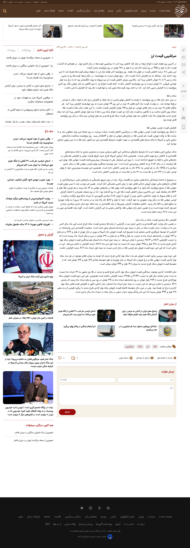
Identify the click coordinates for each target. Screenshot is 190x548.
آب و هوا (57, 524)
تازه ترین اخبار (45, 50)
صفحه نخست (165, 11)
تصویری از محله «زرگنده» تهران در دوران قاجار (28, 58)
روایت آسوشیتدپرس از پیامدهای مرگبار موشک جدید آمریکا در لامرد (29, 201)
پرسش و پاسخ (86, 524)
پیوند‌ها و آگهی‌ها (104, 524)
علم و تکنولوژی (131, 11)
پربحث (11, 50)
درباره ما (28, 2)
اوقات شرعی (70, 524)
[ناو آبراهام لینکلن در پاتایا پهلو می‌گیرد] (106, 331)
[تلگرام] (81, 508)
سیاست (152, 11)
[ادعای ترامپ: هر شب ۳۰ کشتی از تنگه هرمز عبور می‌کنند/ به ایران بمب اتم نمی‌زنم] (106, 316)
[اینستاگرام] (90, 508)
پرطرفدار (26, 50)
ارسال (67, 412)
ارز (148, 346)
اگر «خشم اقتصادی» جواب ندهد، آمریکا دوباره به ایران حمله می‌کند (24, 27)
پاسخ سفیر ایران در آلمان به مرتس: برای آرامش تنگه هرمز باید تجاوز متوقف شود (139, 313)
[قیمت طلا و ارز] (183, 110)
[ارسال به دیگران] (183, 65)
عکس (119, 11)
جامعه (61, 11)
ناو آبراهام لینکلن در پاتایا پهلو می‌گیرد (79, 326)
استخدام (44, 2)
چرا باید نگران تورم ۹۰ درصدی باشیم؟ (147, 26)
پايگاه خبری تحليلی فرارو (89, 531)
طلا (155, 346)
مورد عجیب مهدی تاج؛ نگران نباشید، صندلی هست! (30, 182)
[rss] (108, 508)
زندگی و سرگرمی (84, 11)
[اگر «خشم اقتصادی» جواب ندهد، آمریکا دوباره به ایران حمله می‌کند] (52, 31)
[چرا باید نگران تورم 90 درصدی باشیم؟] (174, 31)
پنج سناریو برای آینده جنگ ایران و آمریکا (35, 277)
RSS (4, 2)
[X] (99, 508)
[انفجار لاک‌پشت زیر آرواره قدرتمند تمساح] (113, 31)
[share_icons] (184, 72)
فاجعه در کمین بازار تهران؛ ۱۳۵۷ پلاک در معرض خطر (31, 318)
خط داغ (49, 131)
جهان (38, 11)
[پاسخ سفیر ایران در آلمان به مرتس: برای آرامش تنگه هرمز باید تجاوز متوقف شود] (167, 316)
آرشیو (11, 2)
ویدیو (110, 11)
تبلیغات (35, 2)
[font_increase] (183, 86)
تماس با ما (18, 2)
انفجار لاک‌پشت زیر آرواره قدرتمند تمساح (85, 26)
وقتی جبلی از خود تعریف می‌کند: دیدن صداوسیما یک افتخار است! (33, 76)
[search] (5, 11)
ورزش (143, 11)
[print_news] (183, 57)
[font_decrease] (183, 96)
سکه (140, 346)
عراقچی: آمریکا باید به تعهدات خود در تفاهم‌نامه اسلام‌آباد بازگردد (33, 100)
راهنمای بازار (99, 11)
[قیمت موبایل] (183, 128)
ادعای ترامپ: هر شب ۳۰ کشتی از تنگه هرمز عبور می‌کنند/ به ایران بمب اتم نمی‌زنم (76, 313)
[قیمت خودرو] (183, 118)
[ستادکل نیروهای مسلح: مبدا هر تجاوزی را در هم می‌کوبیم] (167, 331)
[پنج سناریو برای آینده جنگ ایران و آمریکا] (28, 256)
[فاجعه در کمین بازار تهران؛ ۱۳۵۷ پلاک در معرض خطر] (28, 297)
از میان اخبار (170, 304)
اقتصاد (70, 11)
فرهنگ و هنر (50, 11)
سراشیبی (129, 346)
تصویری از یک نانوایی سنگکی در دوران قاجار (27, 66)
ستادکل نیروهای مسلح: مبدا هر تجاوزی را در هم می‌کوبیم (138, 328)
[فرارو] (180, 11)
